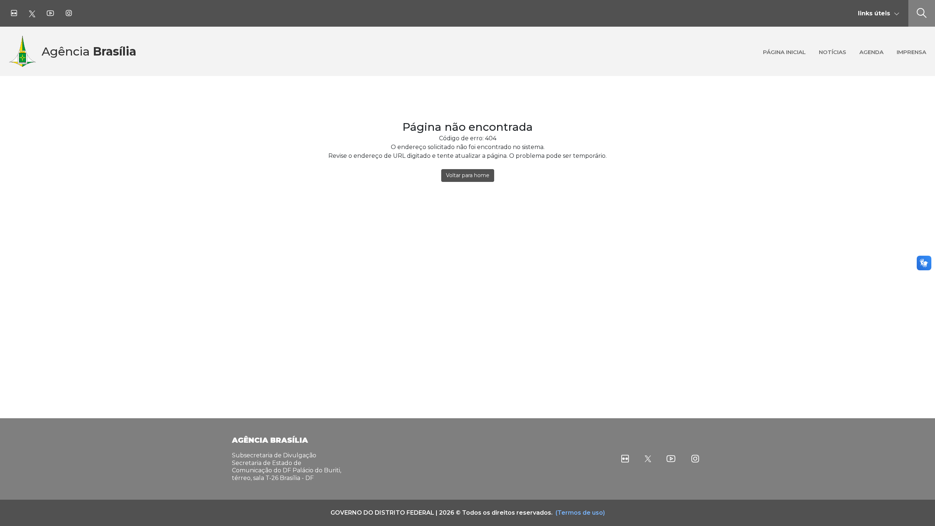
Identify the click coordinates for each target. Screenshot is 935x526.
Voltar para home (467, 175)
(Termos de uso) (580, 512)
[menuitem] (784, 51)
